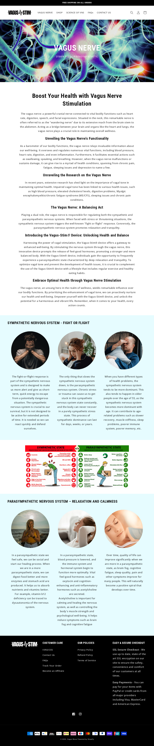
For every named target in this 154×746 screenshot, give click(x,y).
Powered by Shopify (86, 739)
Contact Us (49, 655)
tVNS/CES (48, 649)
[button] (131, 12)
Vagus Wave (72, 739)
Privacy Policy (85, 649)
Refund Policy (85, 655)
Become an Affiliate (53, 670)
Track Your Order (52, 665)
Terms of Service (87, 660)
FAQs (45, 660)
